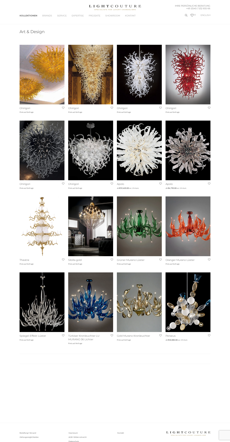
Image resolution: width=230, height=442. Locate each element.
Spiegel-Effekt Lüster (33, 335)
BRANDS (47, 15)
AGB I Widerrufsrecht (78, 437)
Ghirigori (25, 108)
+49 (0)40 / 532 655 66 (198, 8)
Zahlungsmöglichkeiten (29, 437)
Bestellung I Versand (28, 433)
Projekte (94, 15)
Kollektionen (28, 15)
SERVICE (62, 15)
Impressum (73, 433)
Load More (115, 359)
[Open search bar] (186, 16)
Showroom (112, 15)
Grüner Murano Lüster (130, 260)
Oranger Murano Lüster (180, 260)
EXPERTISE (78, 15)
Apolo (120, 184)
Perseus (171, 335)
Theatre (24, 260)
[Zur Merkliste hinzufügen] (62, 108)
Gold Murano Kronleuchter (133, 335)
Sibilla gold (75, 260)
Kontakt (130, 15)
